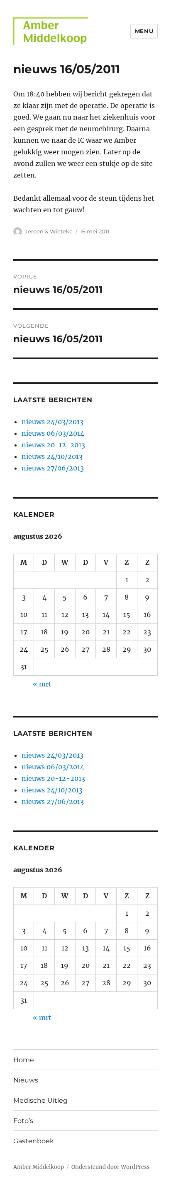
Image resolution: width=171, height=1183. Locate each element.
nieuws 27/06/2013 (53, 468)
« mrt (42, 684)
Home (23, 1060)
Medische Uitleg (40, 1100)
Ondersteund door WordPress (110, 1167)
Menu (144, 31)
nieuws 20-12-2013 (53, 445)
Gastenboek (33, 1141)
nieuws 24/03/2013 (52, 422)
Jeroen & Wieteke (49, 231)
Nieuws (25, 1080)
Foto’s (23, 1121)
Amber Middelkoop (38, 1167)
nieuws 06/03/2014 (53, 433)
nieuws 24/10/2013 (52, 456)
